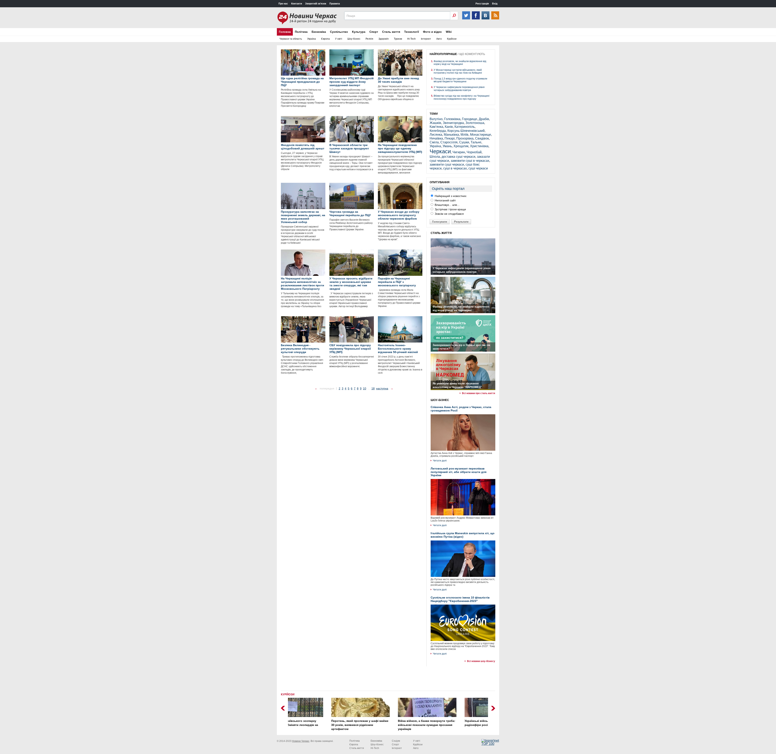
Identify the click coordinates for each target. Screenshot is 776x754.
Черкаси (440, 151)
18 (373, 388)
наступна (382, 388)
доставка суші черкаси (458, 156)
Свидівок (482, 138)
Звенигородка (453, 123)
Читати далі (440, 460)
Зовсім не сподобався (449, 213)
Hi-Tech (411, 38)
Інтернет (426, 38)
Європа (325, 38)
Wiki (449, 31)
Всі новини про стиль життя (478, 393)
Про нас (283, 3)
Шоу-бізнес (353, 38)
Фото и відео (432, 31)
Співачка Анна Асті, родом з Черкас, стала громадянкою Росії (461, 408)
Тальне (476, 142)
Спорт (373, 31)
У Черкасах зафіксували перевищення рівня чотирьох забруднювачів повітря (459, 88)
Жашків (435, 123)
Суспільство (339, 31)
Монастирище (480, 134)
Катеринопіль (464, 126)
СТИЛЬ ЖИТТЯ (441, 233)
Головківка (452, 119)
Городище (469, 119)
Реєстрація (482, 3)
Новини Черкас (300, 741)
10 (364, 388)
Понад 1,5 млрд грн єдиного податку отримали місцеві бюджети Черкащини (460, 80)
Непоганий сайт (445, 200)
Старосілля (449, 142)
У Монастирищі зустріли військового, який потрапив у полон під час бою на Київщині (458, 71)
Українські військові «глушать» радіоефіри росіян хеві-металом (448, 723)
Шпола (435, 156)
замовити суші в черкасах (470, 160)
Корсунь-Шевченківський (466, 130)
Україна (311, 38)
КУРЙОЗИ (287, 694)
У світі (338, 38)
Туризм (398, 38)
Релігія (369, 38)
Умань (447, 146)
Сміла (434, 142)
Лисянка (436, 134)
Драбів (484, 119)
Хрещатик (460, 146)
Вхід (495, 3)
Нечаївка (436, 138)
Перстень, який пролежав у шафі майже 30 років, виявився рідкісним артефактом (320, 724)
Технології (411, 31)
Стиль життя (391, 31)
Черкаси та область (290, 38)
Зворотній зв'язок (315, 3)
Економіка (319, 31)
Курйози (452, 38)
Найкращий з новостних (450, 196)
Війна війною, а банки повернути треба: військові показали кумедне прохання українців (387, 724)
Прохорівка (464, 138)
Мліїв (464, 134)
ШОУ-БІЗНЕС (440, 400)
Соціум (396, 740)
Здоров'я (384, 38)
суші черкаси (478, 168)
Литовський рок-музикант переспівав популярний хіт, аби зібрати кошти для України (458, 472)
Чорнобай (474, 152)
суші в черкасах (455, 168)
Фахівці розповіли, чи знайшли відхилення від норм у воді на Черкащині (460, 63)
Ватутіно (436, 119)
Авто (439, 38)
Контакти (296, 3)
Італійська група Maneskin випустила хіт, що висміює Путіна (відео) (462, 535)
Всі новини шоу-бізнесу (481, 661)
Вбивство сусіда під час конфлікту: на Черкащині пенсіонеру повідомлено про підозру (461, 97)
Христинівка (479, 146)
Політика (301, 31)
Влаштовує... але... (447, 204)
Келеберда (438, 130)
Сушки (464, 142)
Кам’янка (436, 126)
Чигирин (458, 152)
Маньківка (451, 134)
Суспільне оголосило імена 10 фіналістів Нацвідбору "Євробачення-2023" (460, 599)
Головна (285, 31)
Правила (334, 3)
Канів (449, 126)
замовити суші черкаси (447, 164)
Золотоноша (474, 123)
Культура (358, 31)
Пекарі (450, 138)
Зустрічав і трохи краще (450, 209)
